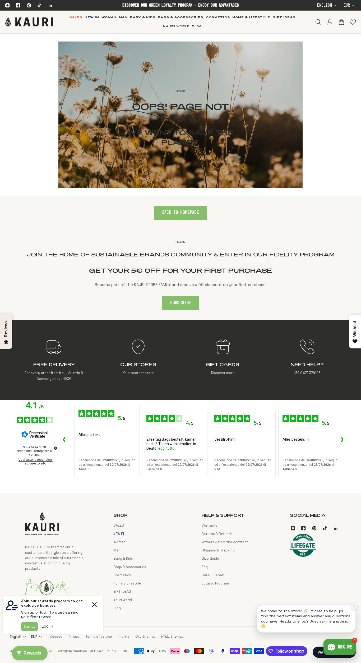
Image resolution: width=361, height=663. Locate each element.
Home (180, 241)
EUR (347, 5)
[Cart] (341, 21)
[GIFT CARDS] (222, 360)
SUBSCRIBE (180, 303)
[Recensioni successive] (342, 441)
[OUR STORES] (138, 360)
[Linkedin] (50, 5)
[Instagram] (7, 5)
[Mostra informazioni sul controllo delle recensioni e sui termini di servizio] (55, 448)
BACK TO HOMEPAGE (180, 212)
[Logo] (29, 22)
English (324, 5)
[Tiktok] (39, 5)
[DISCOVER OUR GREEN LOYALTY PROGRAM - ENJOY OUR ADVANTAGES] (180, 5)
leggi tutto (166, 448)
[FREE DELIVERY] (54, 360)
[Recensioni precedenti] (64, 441)
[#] (180, 115)
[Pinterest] (29, 5)
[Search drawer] (318, 21)
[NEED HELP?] (307, 360)
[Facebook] (18, 5)
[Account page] (329, 21)
